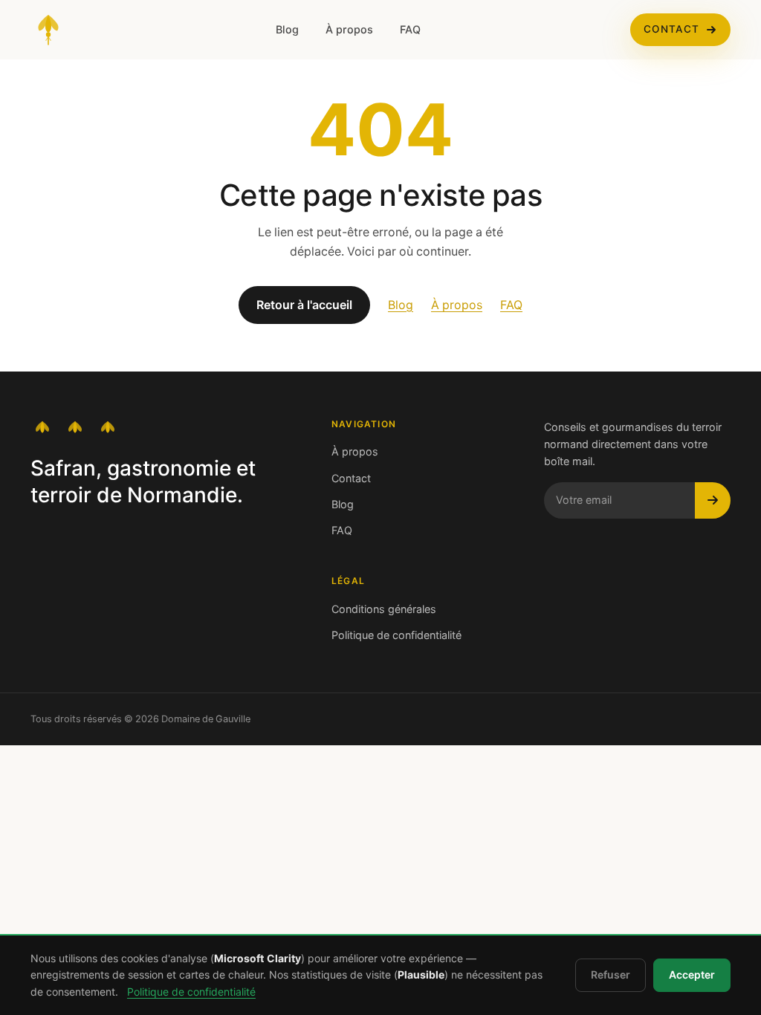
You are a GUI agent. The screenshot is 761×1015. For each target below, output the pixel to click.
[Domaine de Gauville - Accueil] (48, 30)
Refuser (610, 975)
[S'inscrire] (713, 500)
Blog (287, 29)
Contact (671, 29)
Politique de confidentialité (396, 635)
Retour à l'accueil (304, 305)
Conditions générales (383, 609)
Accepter (692, 975)
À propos (349, 29)
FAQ (410, 29)
